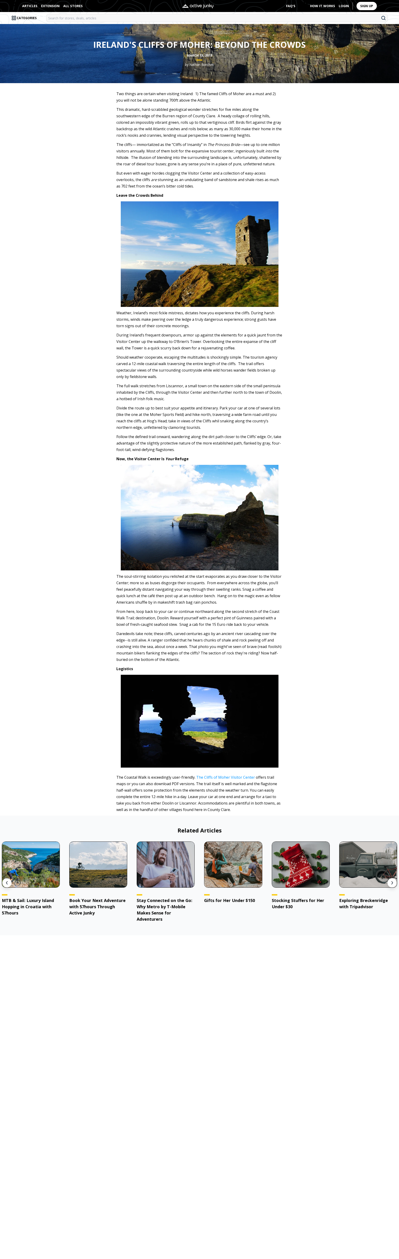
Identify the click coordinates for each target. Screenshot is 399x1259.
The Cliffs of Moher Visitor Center (225, 777)
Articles (29, 6)
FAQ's (290, 6)
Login (344, 6)
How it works (322, 6)
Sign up (366, 6)
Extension (50, 6)
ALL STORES (73, 6)
